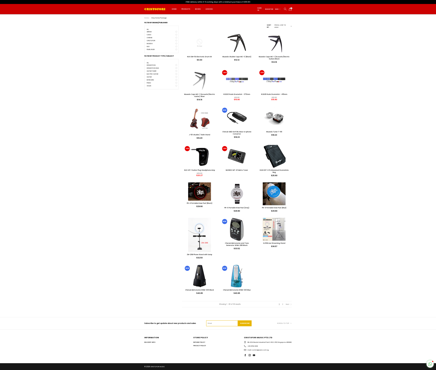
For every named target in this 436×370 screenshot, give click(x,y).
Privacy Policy (199, 346)
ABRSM (149, 32)
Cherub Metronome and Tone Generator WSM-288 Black (237, 244)
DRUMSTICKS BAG (153, 68)
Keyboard (150, 80)
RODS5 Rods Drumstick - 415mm (274, 94)
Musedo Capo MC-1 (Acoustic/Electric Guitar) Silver (199, 95)
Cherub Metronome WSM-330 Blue (237, 290)
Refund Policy (199, 342)
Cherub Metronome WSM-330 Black (199, 290)
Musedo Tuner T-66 (274, 132)
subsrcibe (245, 323)
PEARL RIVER (151, 49)
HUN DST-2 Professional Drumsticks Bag (274, 171)
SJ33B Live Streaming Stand (274, 243)
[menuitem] (174, 9)
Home (174, 9)
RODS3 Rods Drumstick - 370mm (236, 94)
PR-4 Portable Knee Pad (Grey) (236, 208)
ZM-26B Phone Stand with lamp (199, 254)
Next (288, 304)
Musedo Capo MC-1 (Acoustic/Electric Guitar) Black (274, 58)
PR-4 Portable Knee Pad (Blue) (274, 208)
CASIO (149, 35)
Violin (149, 86)
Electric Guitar (152, 74)
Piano (149, 83)
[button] (430, 364)
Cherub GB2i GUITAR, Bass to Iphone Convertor (236, 133)
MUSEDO (150, 44)
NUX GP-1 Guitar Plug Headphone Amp (199, 170)
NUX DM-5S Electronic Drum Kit (199, 57)
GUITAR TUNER (151, 71)
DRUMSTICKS (151, 65)
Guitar (149, 77)
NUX (148, 46)
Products (185, 9)
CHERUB (149, 38)
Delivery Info (149, 342)
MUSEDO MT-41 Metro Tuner (237, 170)
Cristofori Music (157, 367)
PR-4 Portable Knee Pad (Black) (199, 203)
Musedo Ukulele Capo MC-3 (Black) (236, 57)
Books (198, 9)
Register (269, 9)
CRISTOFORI (151, 41)
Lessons (209, 9)
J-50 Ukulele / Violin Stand (199, 135)
